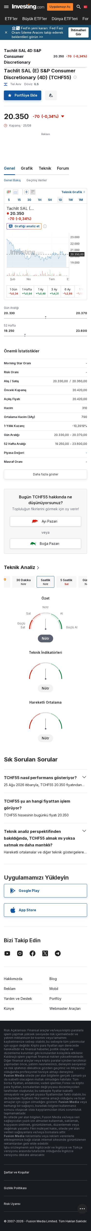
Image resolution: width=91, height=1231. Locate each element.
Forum (63, 168)
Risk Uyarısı (12, 1204)
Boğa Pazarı (49, 543)
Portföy (55, 998)
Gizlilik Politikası (15, 1188)
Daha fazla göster (45, 474)
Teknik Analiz (19, 567)
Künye (9, 1008)
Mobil (54, 989)
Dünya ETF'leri (65, 19)
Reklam (10, 989)
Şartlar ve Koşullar (16, 1172)
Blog (53, 979)
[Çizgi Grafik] (15, 192)
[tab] (23, 582)
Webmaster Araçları (65, 1008)
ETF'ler (11, 19)
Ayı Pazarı (49, 521)
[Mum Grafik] (8, 192)
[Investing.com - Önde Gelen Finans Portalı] (28, 6)
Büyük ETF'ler (34, 19)
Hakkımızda (13, 979)
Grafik (27, 168)
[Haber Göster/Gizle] (32, 192)
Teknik (45, 168)
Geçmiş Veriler (36, 180)
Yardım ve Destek (18, 998)
